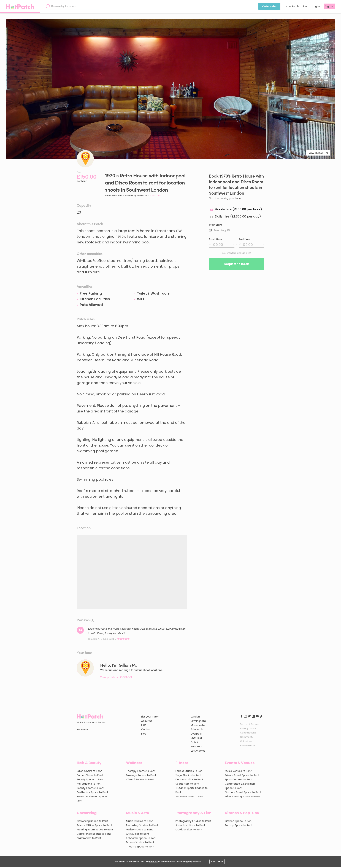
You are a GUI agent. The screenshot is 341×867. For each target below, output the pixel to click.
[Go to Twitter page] (249, 716)
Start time (215, 239)
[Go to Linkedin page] (253, 716)
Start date (215, 225)
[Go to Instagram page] (245, 716)
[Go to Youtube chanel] (257, 716)
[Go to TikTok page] (261, 716)
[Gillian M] (85, 667)
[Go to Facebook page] (241, 716)
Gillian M (142, 195)
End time (244, 239)
